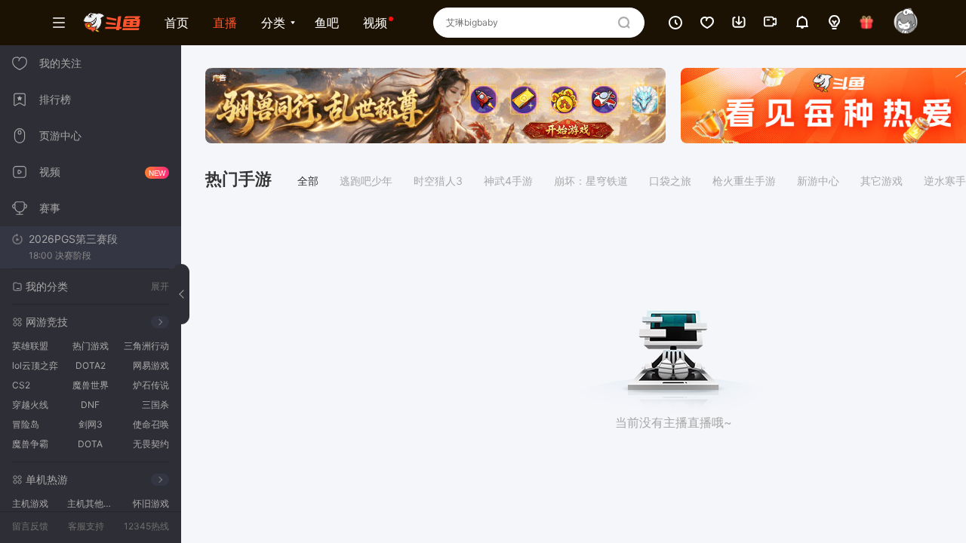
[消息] (802, 16)
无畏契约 (151, 443)
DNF (90, 404)
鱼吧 (327, 22)
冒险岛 (25, 424)
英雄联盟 (30, 345)
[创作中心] (834, 22)
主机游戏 (30, 503)
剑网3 (90, 424)
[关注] (707, 16)
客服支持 (86, 526)
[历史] (675, 16)
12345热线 (146, 526)
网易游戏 (151, 365)
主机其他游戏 (92, 503)
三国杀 (155, 404)
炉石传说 (151, 385)
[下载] (739, 16)
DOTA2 (90, 365)
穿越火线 (30, 404)
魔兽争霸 (30, 443)
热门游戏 (90, 345)
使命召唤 (151, 424)
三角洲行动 (146, 345)
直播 (225, 22)
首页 (177, 22)
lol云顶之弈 (35, 365)
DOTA (90, 443)
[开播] (770, 16)
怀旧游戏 (151, 503)
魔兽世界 (90, 385)
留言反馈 (30, 526)
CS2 (21, 385)
